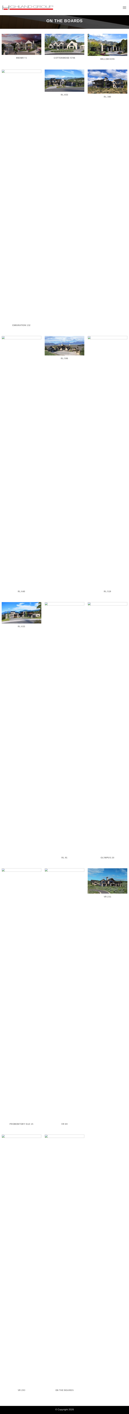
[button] (124, 7)
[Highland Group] (28, 7)
